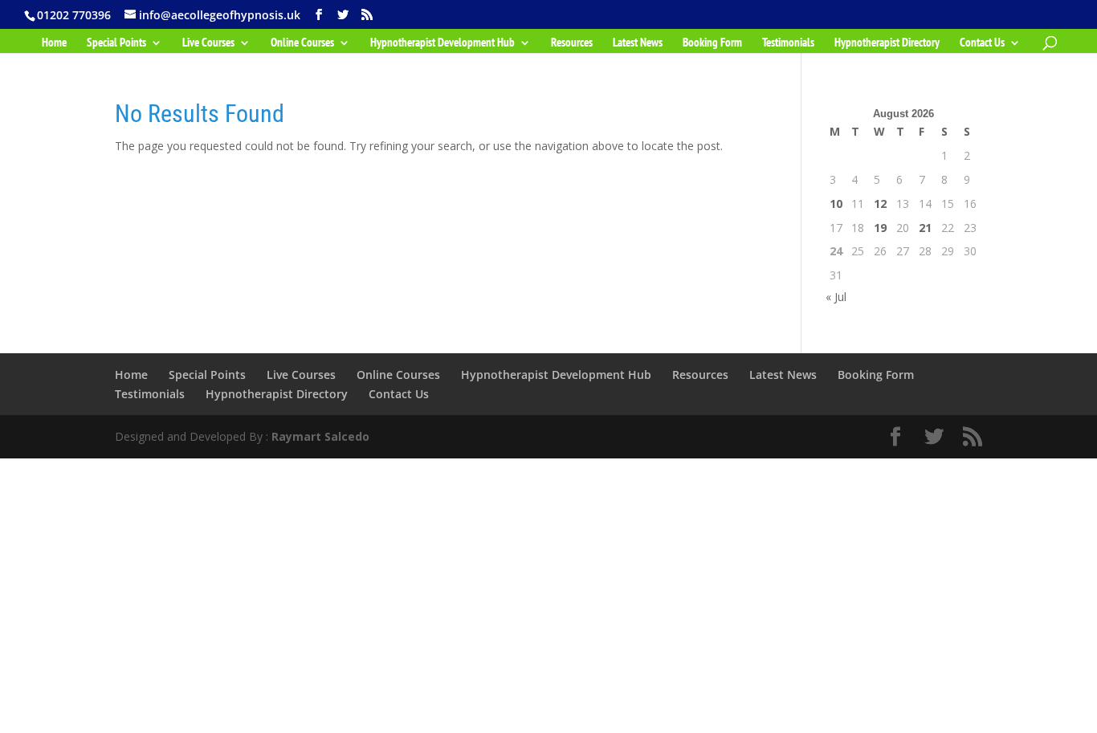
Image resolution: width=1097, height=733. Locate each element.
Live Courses (208, 43)
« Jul (836, 296)
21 (925, 227)
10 (836, 203)
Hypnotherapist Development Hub (442, 43)
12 (880, 203)
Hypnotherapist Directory (887, 43)
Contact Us (982, 43)
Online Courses (302, 43)
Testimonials (788, 43)
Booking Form (712, 43)
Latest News (638, 43)
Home (54, 43)
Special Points (116, 43)
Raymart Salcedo (320, 436)
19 (880, 227)
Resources (572, 43)
